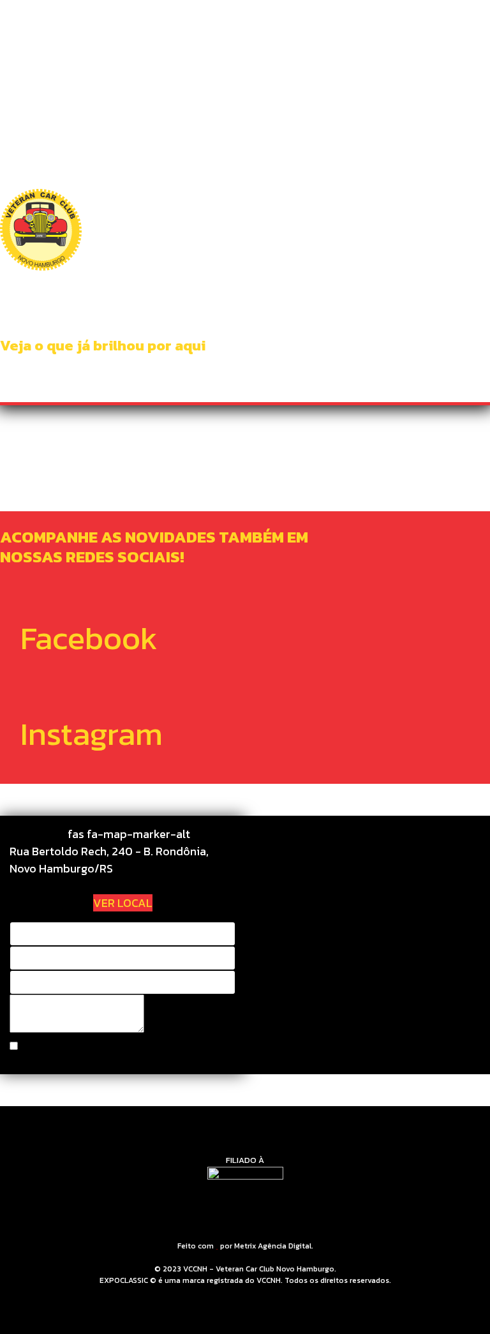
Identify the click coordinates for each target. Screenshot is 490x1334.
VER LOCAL (122, 902)
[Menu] (457, 25)
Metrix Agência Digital (272, 1246)
